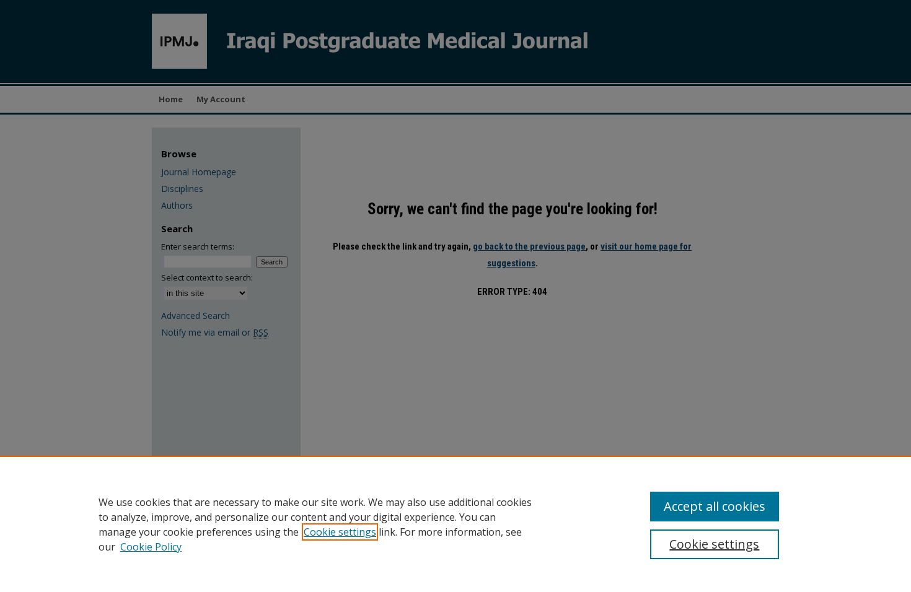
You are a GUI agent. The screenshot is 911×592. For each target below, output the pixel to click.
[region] (455, 524)
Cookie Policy (151, 547)
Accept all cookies (714, 506)
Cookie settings (340, 532)
